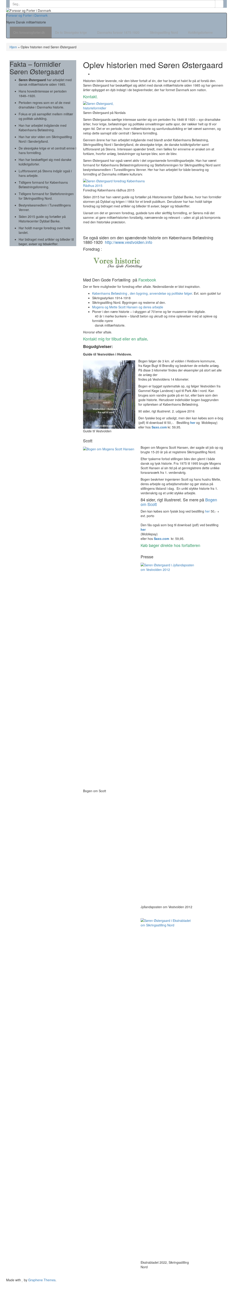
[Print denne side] (93, 74)
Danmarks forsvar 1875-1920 (118, 32)
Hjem (13, 47)
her (192, 422)
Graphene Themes (42, 1280)
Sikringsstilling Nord (164, 32)
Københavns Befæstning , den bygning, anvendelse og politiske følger (142, 293)
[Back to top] (1, 1286)
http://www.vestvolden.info (128, 242)
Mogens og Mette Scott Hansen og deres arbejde (127, 307)
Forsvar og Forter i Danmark (27, 15)
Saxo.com (159, 427)
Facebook (147, 280)
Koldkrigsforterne (201, 32)
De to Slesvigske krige (71, 32)
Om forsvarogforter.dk (29, 32)
